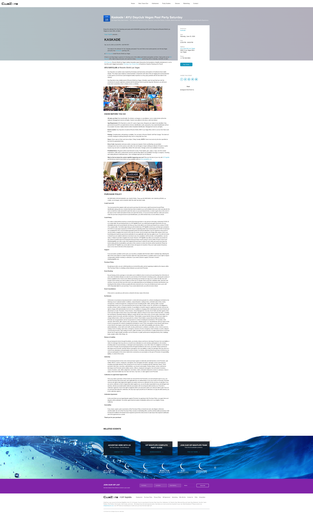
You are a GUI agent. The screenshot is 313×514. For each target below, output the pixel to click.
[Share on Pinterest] (189, 79)
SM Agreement (166, 497)
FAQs (196, 497)
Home (133, 3)
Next (214, 467)
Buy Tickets (186, 64)
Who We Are (182, 497)
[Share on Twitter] (185, 79)
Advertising (175, 497)
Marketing (186, 3)
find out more (192, 452)
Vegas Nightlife (108, 34)
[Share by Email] (196, 79)
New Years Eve (143, 3)
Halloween (155, 3)
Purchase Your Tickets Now (131, 64)
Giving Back (202, 497)
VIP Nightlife (166, 157)
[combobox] (188, 485)
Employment (139, 497)
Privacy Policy (157, 497)
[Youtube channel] (192, 79)
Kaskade (183, 30)
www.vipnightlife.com (146, 159)
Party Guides (166, 3)
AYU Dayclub (109, 53)
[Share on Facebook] (181, 79)
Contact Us (118, 452)
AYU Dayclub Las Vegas (187, 48)
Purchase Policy (148, 497)
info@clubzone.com (109, 505)
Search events (155, 452)
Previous (98, 467)
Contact (195, 3)
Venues (177, 3)
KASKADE (119, 50)
